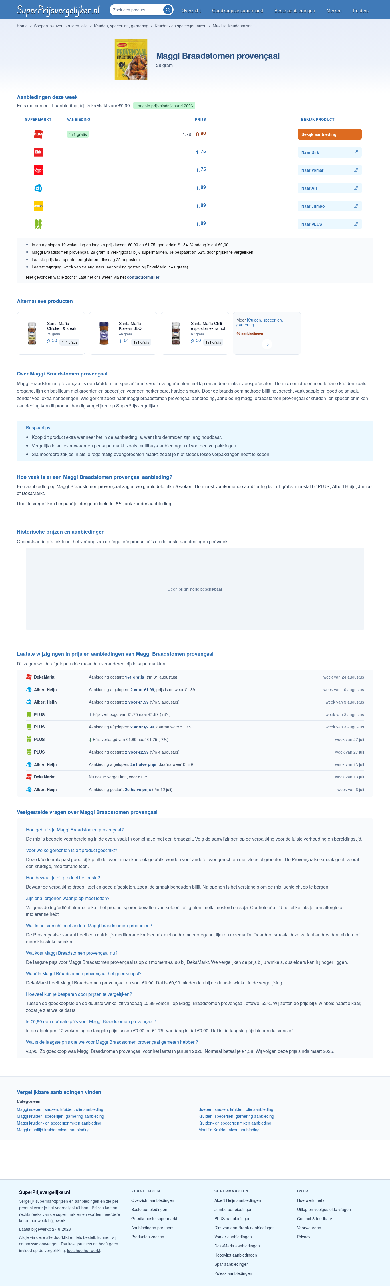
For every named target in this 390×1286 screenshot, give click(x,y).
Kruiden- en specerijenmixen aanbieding (234, 1123)
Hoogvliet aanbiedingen (235, 1255)
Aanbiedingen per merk (152, 1227)
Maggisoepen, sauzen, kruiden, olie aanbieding (60, 1109)
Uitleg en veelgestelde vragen (324, 1209)
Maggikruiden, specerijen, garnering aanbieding (60, 1116)
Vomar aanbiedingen (233, 1236)
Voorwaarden (309, 1227)
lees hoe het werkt (83, 1250)
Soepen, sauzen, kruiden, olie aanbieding (235, 1109)
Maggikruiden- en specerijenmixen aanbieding (59, 1123)
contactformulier (143, 277)
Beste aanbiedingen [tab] (294, 10)
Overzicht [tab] (191, 10)
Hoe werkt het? (311, 1200)
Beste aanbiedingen (149, 1209)
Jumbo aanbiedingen (233, 1209)
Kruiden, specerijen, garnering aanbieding (236, 1116)
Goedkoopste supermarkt (154, 1218)
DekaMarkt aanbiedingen (237, 1246)
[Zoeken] (167, 9)
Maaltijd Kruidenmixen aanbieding (229, 1129)
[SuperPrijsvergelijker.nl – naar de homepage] (58, 9)
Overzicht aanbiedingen (152, 1200)
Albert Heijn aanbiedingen (237, 1200)
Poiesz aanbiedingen (233, 1273)
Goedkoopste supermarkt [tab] (237, 10)
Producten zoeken (147, 1236)
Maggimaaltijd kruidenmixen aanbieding (53, 1129)
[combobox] (137, 10)
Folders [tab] (361, 10)
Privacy (303, 1236)
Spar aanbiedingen (231, 1264)
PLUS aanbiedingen (232, 1218)
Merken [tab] (334, 10)
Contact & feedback (315, 1218)
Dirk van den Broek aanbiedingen (244, 1227)
